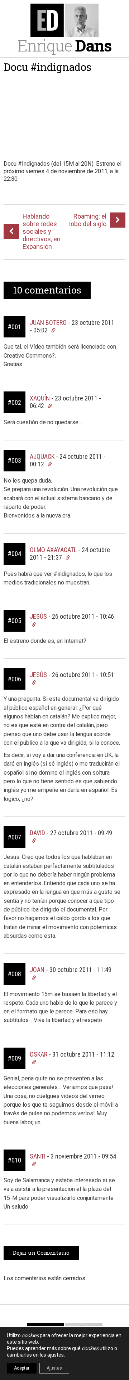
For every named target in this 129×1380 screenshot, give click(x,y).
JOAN (37, 969)
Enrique (64, 45)
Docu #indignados (47, 67)
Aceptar (21, 1368)
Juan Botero (48, 322)
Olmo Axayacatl (53, 550)
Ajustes (54, 1368)
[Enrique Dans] (64, 20)
